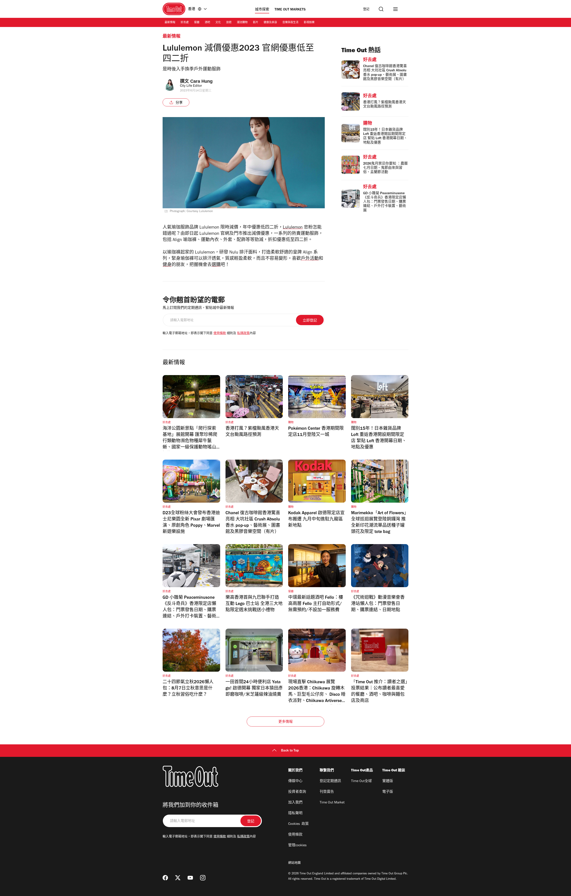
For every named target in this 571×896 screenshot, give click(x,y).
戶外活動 (310, 259)
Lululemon (293, 228)
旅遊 (229, 22)
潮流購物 (242, 22)
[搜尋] (381, 9)
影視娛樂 (309, 22)
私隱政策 (243, 333)
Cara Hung (201, 81)
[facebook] (165, 877)
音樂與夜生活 (290, 22)
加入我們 (295, 803)
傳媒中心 (295, 781)
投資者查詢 (297, 792)
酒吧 (207, 22)
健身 (167, 265)
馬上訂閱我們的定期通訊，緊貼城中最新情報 (198, 308)
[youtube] (190, 877)
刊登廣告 (327, 792)
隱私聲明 (295, 813)
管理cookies (297, 845)
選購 (216, 265)
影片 (255, 22)
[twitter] (177, 877)
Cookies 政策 (298, 824)
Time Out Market (332, 803)
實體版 (387, 781)
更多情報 (285, 722)
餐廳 (196, 22)
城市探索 (262, 10)
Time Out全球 (361, 781)
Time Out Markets (290, 10)
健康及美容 (270, 22)
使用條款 (219, 333)
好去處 (185, 22)
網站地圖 (294, 863)
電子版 (387, 792)
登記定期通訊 (330, 781)
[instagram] (202, 877)
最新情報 (170, 22)
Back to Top (290, 751)
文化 (218, 22)
